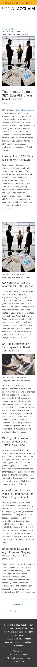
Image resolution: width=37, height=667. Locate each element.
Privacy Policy (19, 651)
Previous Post (19, 604)
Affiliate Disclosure (15, 658)
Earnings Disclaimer (18, 654)
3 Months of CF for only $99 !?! (18, 3)
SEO (5, 103)
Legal (27, 658)
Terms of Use (18, 661)
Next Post (10, 611)
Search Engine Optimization (21, 110)
